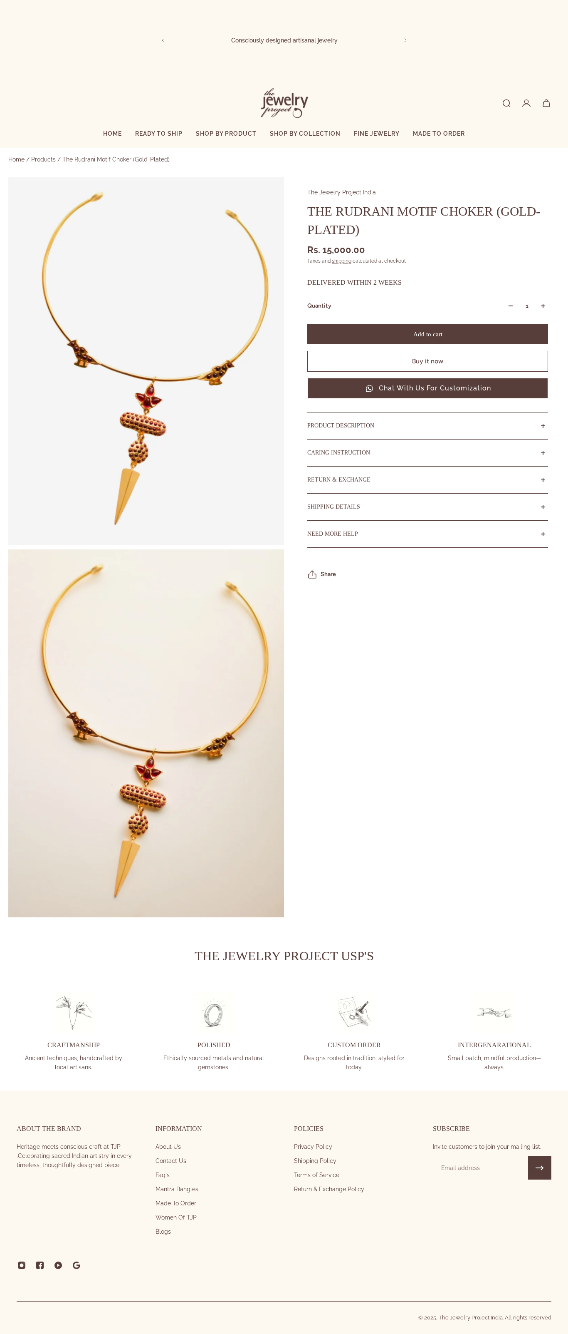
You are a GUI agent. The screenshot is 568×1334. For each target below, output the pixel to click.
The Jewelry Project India (341, 192)
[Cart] (546, 103)
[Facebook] (40, 1265)
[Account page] (526, 103)
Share (328, 574)
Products (44, 159)
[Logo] (284, 103)
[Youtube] (58, 1265)
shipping (341, 261)
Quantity (319, 305)
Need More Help (332, 534)
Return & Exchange (338, 480)
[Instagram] (21, 1265)
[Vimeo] (76, 1265)
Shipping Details (333, 507)
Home (17, 159)
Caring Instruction (338, 453)
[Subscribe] (539, 1168)
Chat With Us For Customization (435, 388)
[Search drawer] (506, 103)
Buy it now (427, 361)
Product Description (340, 425)
